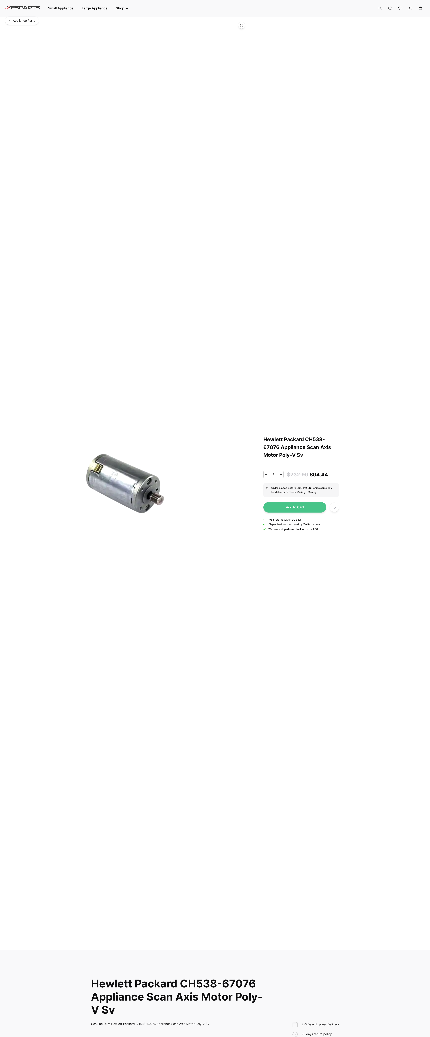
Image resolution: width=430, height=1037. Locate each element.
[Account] (410, 8)
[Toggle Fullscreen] (241, 25)
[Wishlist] (400, 8)
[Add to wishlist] (334, 507)
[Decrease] (266, 474)
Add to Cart (295, 507)
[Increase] (280, 474)
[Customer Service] (390, 8)
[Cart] (420, 8)
